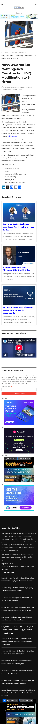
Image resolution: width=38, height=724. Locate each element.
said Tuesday (12, 136)
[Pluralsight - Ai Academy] (19, 440)
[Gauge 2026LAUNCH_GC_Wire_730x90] (19, 16)
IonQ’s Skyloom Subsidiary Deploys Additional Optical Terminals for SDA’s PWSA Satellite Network (18, 693)
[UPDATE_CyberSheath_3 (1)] (20, 711)
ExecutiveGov (8, 572)
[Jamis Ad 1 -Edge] (19, 498)
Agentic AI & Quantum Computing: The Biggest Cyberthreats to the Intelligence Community (17, 641)
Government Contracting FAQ (21, 566)
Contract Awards (18, 53)
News (20, 90)
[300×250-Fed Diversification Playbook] (19, 412)
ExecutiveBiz (7, 633)
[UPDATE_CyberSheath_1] (19, 469)
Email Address (7, 386)
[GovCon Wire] (19, 8)
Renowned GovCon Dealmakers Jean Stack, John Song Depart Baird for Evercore (18, 227)
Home (6, 53)
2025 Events (6, 569)
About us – (6, 566)
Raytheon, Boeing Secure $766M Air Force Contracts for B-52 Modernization (18, 310)
